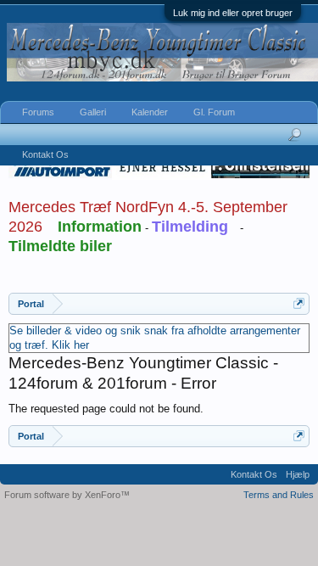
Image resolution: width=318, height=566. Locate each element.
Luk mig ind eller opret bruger (233, 13)
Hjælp (298, 474)
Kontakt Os (45, 154)
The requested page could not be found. (106, 408)
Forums (38, 112)
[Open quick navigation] (298, 303)
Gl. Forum (214, 112)
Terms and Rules (278, 495)
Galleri (93, 112)
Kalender (149, 112)
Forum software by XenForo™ (67, 495)
